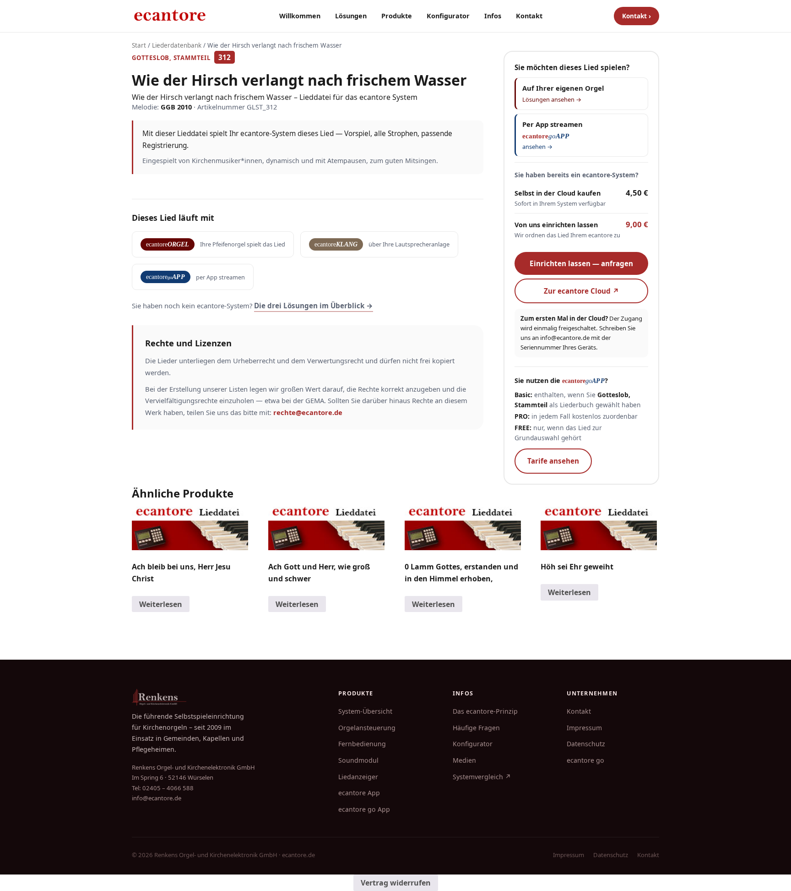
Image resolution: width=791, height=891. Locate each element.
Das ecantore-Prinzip (485, 711)
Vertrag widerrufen (396, 883)
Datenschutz (586, 743)
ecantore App (359, 792)
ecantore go (585, 760)
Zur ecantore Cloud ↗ (581, 290)
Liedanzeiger (358, 776)
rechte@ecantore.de (307, 412)
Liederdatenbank (176, 45)
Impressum (584, 727)
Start (139, 45)
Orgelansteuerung (367, 727)
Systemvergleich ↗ (482, 776)
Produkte (396, 15)
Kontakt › (636, 15)
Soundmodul (358, 760)
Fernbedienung (362, 743)
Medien (464, 760)
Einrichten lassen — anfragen (581, 263)
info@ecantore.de (565, 337)
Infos (492, 15)
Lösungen (351, 15)
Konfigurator (448, 15)
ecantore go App (364, 809)
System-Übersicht (365, 711)
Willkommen (299, 15)
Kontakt (529, 15)
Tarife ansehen (553, 460)
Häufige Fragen (476, 727)
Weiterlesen (160, 604)
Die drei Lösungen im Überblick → (313, 305)
